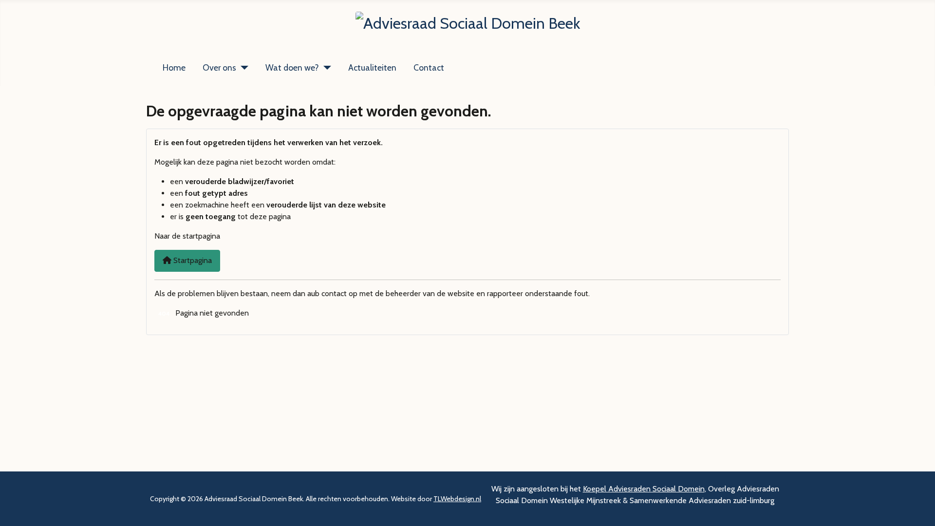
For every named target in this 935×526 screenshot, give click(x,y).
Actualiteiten (372, 67)
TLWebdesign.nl (457, 498)
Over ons (219, 67)
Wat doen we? (292, 67)
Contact (428, 67)
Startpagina (191, 260)
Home (174, 67)
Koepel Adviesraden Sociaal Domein (644, 488)
